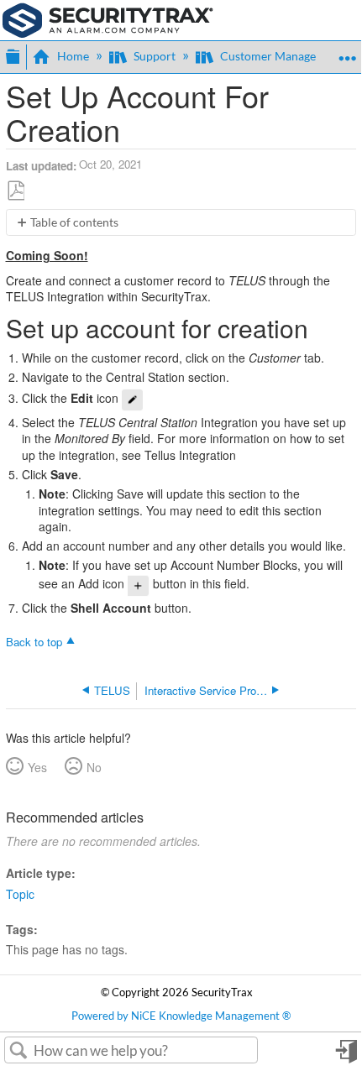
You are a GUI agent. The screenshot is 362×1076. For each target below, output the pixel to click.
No (94, 767)
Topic (20, 893)
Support (154, 56)
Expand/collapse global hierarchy (12, 54)
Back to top (34, 641)
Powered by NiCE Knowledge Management (181, 1016)
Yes (37, 767)
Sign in (345, 1056)
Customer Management (281, 56)
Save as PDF (16, 190)
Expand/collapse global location (347, 51)
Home (73, 56)
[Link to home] (108, 18)
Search (19, 1050)
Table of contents (74, 222)
